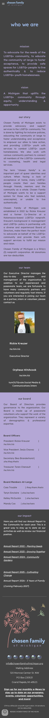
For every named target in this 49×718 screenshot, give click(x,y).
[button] (3, 3)
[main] (24, 23)
